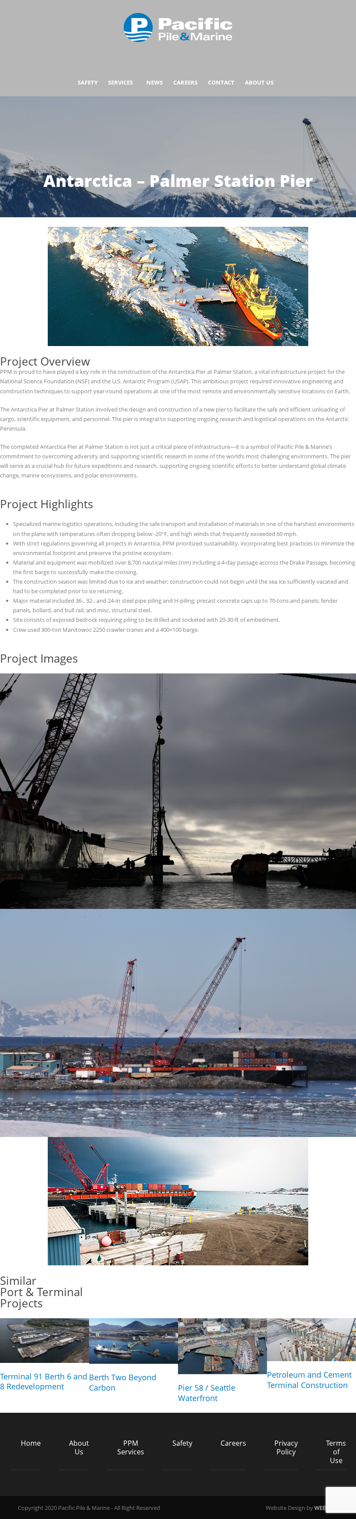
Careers (185, 82)
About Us (259, 82)
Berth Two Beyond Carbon (122, 1382)
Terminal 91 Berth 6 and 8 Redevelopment (43, 1381)
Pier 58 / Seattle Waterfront (206, 1392)
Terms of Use (336, 1452)
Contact (221, 82)
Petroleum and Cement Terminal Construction (309, 1379)
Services (120, 82)
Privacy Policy (286, 1447)
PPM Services (130, 1447)
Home (31, 1443)
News (154, 82)
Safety (88, 82)
